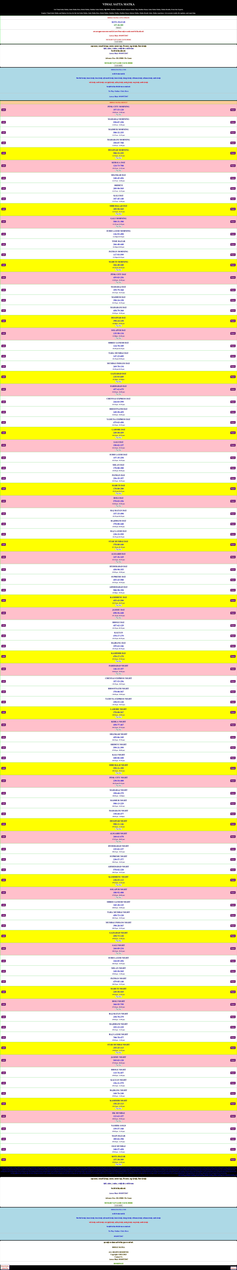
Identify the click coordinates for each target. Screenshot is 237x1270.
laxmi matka (149, 1175)
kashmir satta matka (158, 1173)
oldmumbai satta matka (208, 1173)
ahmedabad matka (61, 1169)
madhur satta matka (51, 1171)
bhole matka (87, 1169)
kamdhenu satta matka (104, 1173)
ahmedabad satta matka (91, 1173)
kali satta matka (201, 1169)
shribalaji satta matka (211, 1169)
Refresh (118, 27)
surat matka (212, 1175)
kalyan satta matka (136, 1173)
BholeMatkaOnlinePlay (5, 1267)
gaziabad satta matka (139, 1171)
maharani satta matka (63, 1171)
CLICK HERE (118, 42)
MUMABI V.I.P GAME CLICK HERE (118, 40)
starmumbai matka (24, 1169)
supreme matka (52, 1169)
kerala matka (4, 1168)
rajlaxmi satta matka (31, 1173)
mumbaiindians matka (148, 1168)
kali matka (27, 1168)
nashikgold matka (130, 1169)
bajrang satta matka (147, 1173)
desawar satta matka (75, 1171)
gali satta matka (222, 1169)
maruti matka (73, 1168)
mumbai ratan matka (191, 1175)
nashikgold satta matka (183, 1173)
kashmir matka (111, 1169)
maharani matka (99, 1168)
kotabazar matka (159, 1169)
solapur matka (116, 1168)
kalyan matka (94, 1169)
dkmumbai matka (120, 1169)
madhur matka (90, 1168)
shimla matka (158, 1175)
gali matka (43, 1168)
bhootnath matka (189, 1168)
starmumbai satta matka (43, 1173)
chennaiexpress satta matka (165, 1171)
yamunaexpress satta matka (192, 1171)
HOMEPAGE (118, 1263)
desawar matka (108, 1168)
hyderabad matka (42, 1169)
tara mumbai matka (177, 1175)
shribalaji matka (35, 1168)
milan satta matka (215, 1171)
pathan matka (66, 1168)
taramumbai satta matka (111, 1171)
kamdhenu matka (71, 1169)
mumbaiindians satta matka (126, 1171)
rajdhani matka (6, 1169)
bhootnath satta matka (178, 1171)
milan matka (217, 1168)
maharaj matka (82, 1168)
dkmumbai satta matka (170, 1173)
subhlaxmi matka (50, 1168)
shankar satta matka (180, 1169)
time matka (59, 1168)
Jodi (3, 110)
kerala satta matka (170, 1169)
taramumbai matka (136, 1168)
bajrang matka (103, 1169)
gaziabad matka (159, 1168)
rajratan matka (232, 1168)
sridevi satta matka (191, 1169)
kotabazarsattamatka (220, 1173)
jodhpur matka (139, 1175)
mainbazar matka (140, 1169)
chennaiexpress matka (178, 1168)
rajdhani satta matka (19, 1173)
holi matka (224, 1168)
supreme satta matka (79, 1173)
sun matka (131, 1175)
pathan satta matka (19, 1171)
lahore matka (210, 1168)
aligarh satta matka (56, 1173)
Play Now (118, 114)
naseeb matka (203, 1175)
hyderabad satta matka (67, 1173)
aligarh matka (33, 1169)
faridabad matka (167, 1168)
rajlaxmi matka (15, 1169)
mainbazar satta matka (196, 1173)
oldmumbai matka (150, 1169)
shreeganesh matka (126, 1168)
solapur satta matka (86, 1171)
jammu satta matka (116, 1173)
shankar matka (12, 1168)
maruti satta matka (29, 1171)
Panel (233, 110)
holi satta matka (224, 1171)
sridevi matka (20, 1168)
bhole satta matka (126, 1173)
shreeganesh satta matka (98, 1171)
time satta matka (9, 1171)
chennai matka (221, 1175)
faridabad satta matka (151, 1171)
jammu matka (80, 1169)
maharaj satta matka (40, 1171)
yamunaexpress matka (200, 1168)
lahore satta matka (205, 1171)
